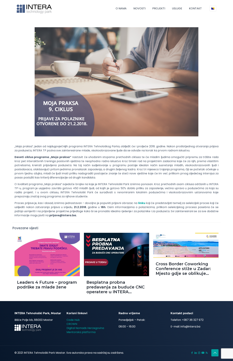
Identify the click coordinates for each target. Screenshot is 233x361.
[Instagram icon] (199, 353)
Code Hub (73, 320)
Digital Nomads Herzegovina (85, 328)
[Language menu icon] (212, 8)
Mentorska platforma (81, 332)
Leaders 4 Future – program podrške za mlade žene (47, 284)
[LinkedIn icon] (195, 353)
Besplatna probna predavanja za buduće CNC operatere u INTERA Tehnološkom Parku (115, 289)
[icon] (202, 353)
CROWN (72, 324)
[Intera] (34, 8)
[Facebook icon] (192, 353)
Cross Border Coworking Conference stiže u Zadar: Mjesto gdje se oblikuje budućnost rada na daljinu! (185, 271)
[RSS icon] (206, 353)
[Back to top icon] (215, 352)
